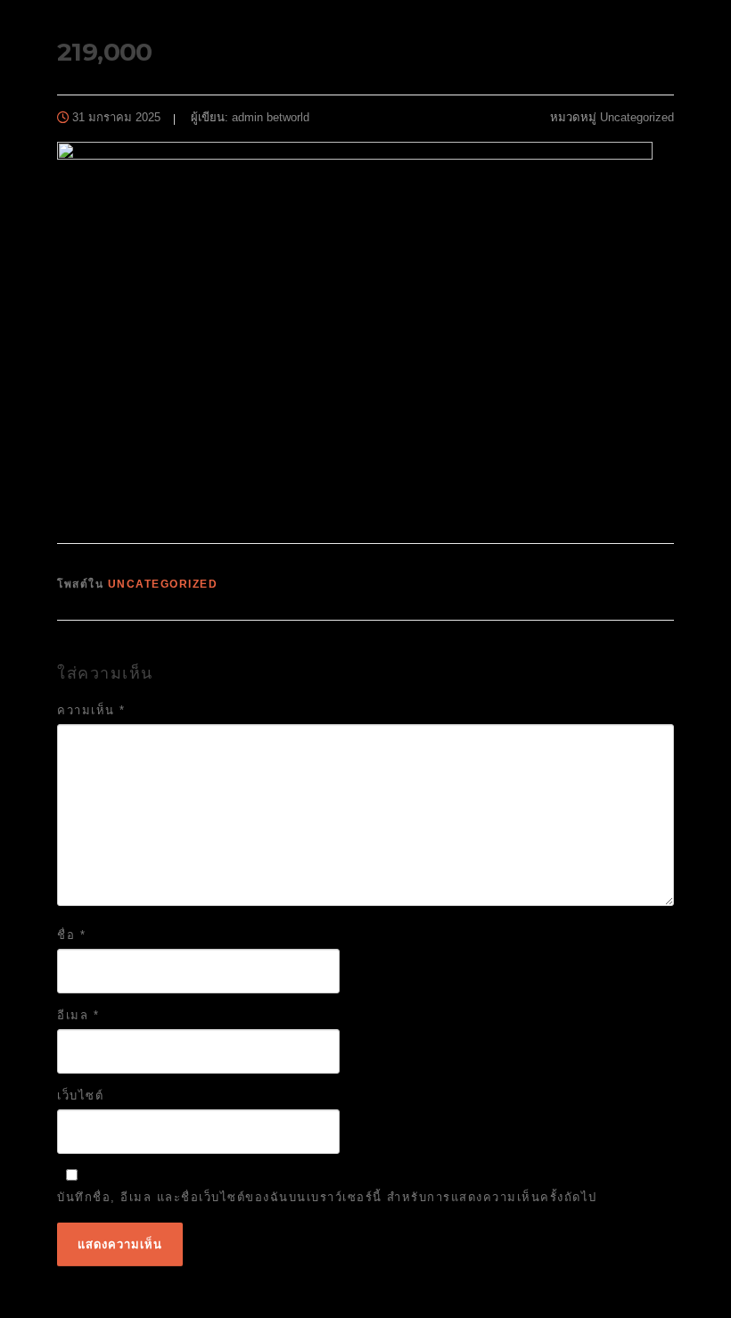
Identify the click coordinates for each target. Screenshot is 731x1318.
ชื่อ (71, 935)
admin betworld (270, 117)
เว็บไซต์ (80, 1095)
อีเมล (78, 1015)
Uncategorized (637, 117)
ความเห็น (91, 710)
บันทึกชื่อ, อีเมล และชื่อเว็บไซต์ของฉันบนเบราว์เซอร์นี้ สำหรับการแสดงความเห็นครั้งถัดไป (327, 1197)
